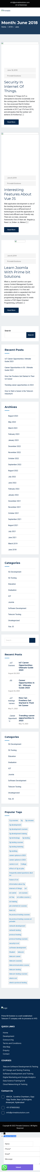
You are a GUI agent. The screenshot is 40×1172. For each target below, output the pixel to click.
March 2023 (12, 428)
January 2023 (13, 440)
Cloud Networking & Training (15, 1084)
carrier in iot (13, 864)
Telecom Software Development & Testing (20, 1066)
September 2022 (14, 464)
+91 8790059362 (21, 5)
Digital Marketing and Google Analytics (19, 1077)
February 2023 (13, 434)
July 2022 (12, 477)
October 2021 (13, 513)
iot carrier (12, 893)
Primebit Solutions (14, 76)
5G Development (14, 572)
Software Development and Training (18, 1073)
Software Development (17, 608)
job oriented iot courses (18, 906)
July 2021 (12, 531)
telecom (21, 952)
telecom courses (15, 961)
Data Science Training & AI (14, 1080)
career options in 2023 (17, 855)
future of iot (13, 880)
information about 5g (17, 884)
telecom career (14, 956)
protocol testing (15, 935)
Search (8, 331)
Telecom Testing (14, 614)
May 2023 (12, 422)
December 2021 (14, 501)
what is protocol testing (18, 983)
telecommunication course (19, 965)
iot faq (11, 897)
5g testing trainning (16, 847)
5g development (15, 825)
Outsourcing (8, 1039)
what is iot (13, 978)
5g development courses (18, 829)
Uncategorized (14, 620)
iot (26, 888)
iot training (13, 902)
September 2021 (14, 519)
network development (17, 926)
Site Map (6, 1047)
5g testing (26, 838)
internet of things (15, 888)
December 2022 (14, 446)
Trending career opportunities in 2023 (19, 385)
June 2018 (12, 550)
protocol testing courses (18, 939)
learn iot (12, 910)
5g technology (14, 838)
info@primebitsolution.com (20, 2)
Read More (11, 122)
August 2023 (13, 416)
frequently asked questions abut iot (21, 874)
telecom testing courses (18, 974)
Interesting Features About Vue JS (17, 194)
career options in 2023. (17, 860)
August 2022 (13, 471)
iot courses (23, 893)
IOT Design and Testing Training (16, 1070)
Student (12, 952)
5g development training (18, 834)
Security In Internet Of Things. (14, 86)
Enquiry (6, 1050)
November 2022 (14, 452)
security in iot (14, 943)
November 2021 (14, 507)
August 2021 (13, 525)
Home (5, 1032)
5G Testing (12, 578)
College (23, 864)
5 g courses (13, 820)
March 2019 (12, 544)
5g (22, 820)
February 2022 (13, 489)
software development (17, 948)
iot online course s (23, 897)
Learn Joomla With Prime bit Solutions (17, 272)
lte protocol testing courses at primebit (20, 920)
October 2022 (13, 458)
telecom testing (15, 970)
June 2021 (12, 537)
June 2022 (12, 483)
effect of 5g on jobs (16, 869)
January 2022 (13, 495)
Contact (6, 1054)
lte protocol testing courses (19, 915)
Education (12, 584)
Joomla (11, 602)
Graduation (12, 590)
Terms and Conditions (12, 1043)
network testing (15, 930)
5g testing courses (16, 842)
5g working (13, 851)
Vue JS (11, 627)
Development (8, 1036)
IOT (9, 596)
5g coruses (29, 820)
